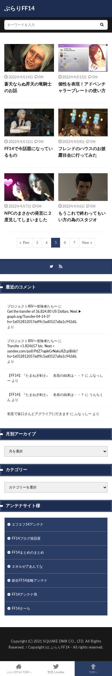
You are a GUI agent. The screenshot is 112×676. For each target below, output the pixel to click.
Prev (26, 243)
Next (85, 243)
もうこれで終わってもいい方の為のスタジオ (82, 216)
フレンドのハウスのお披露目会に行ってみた (82, 152)
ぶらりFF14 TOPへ (18, 672)
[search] (102, 25)
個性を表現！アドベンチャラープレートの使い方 (82, 87)
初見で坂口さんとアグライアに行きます (38, 414)
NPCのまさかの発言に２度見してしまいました (28, 216)
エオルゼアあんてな (27, 566)
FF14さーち (21, 608)
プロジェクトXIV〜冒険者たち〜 (32, 306)
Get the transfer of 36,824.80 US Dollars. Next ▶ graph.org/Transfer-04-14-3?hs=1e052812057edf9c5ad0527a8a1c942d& (44, 317)
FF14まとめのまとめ (28, 552)
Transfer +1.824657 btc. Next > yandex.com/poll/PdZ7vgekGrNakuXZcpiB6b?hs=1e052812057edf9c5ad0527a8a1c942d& (42, 351)
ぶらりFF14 (19, 8)
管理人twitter (56, 672)
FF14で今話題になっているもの (28, 152)
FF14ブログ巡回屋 (26, 538)
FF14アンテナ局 (24, 594)
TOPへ (93, 672)
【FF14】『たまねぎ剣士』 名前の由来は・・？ (45, 375)
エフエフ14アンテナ (27, 524)
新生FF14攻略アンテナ (29, 580)
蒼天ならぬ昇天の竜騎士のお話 (28, 87)
